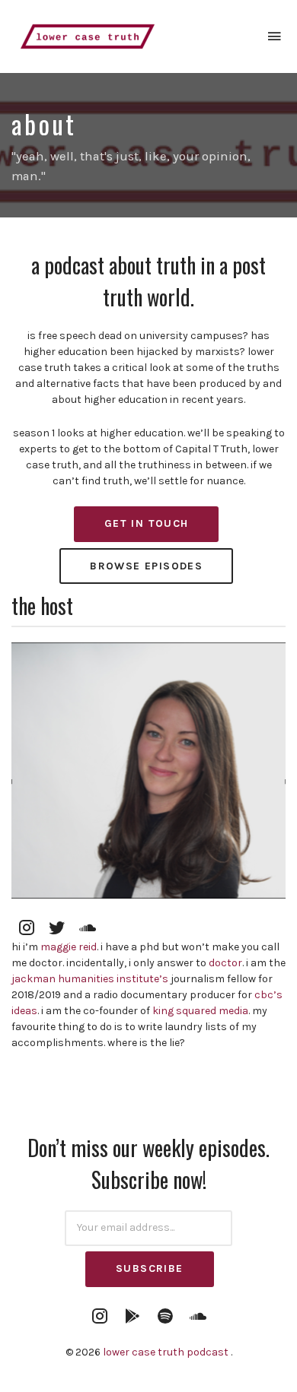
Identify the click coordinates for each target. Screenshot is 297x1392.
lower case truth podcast (167, 1352)
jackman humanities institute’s (89, 978)
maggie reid (68, 946)
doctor (225, 962)
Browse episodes (146, 566)
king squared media (200, 1010)
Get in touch (146, 523)
